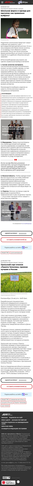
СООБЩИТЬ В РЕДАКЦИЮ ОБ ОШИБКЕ (14, 428)
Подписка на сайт (16, 417)
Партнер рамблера (16, 477)
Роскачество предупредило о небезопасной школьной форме (16, 129)
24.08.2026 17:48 (5, 261)
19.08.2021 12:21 (5, 7)
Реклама (4, 417)
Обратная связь (7, 426)
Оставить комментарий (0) (16, 240)
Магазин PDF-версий (19, 420)
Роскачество (5, 39)
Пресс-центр (5, 420)
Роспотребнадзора (26, 223)
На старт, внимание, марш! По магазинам (14, 211)
